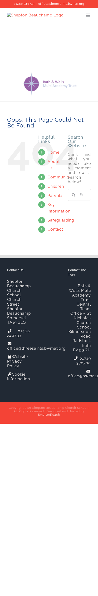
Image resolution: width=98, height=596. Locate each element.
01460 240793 (24, 3)
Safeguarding (61, 220)
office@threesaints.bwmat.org (61, 3)
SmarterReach (49, 414)
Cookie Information (18, 376)
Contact (55, 229)
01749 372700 (83, 360)
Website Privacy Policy (17, 361)
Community (59, 177)
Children (56, 186)
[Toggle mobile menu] (88, 15)
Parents (55, 195)
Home (53, 152)
